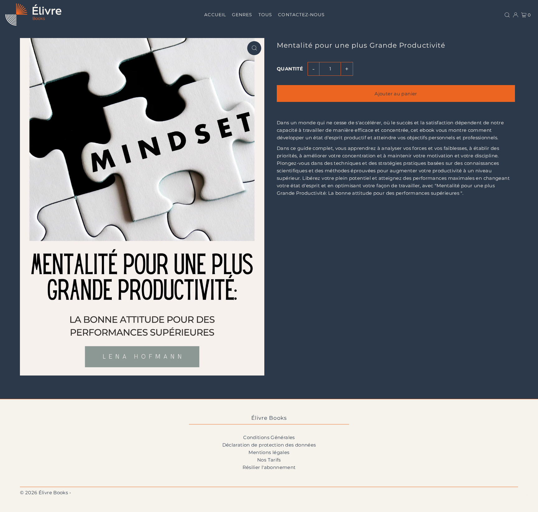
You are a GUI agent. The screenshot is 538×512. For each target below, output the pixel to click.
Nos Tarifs (269, 460)
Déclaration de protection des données (269, 445)
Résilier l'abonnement (269, 467)
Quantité (290, 69)
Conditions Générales (269, 437)
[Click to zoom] (254, 48)
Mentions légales (268, 452)
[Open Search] (507, 14)
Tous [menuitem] (265, 14)
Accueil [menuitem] (215, 14)
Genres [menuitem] (242, 14)
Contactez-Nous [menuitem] (301, 14)
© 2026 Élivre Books (44, 492)
